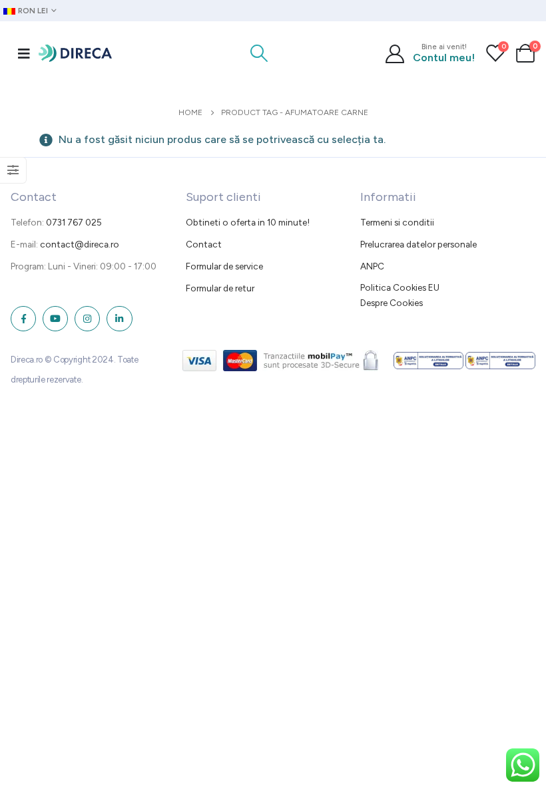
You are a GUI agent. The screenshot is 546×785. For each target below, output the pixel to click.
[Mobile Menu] (24, 53)
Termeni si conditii (397, 222)
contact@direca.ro (79, 244)
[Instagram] (87, 318)
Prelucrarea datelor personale (418, 244)
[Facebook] (23, 318)
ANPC (372, 266)
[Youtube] (55, 318)
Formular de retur (220, 288)
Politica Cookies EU (399, 287)
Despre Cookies (391, 302)
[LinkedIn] (119, 318)
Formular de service (224, 266)
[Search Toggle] (259, 53)
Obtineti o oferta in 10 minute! (248, 222)
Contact (204, 244)
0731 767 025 (74, 222)
